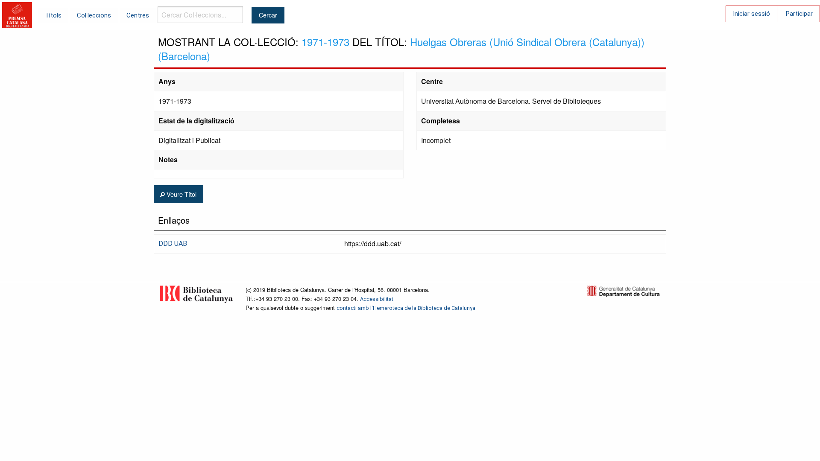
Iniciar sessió (751, 14)
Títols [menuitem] (53, 15)
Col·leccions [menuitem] (94, 15)
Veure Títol (180, 194)
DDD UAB (172, 243)
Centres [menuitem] (137, 15)
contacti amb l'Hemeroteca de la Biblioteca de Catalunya (406, 308)
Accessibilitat (376, 299)
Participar (799, 14)
